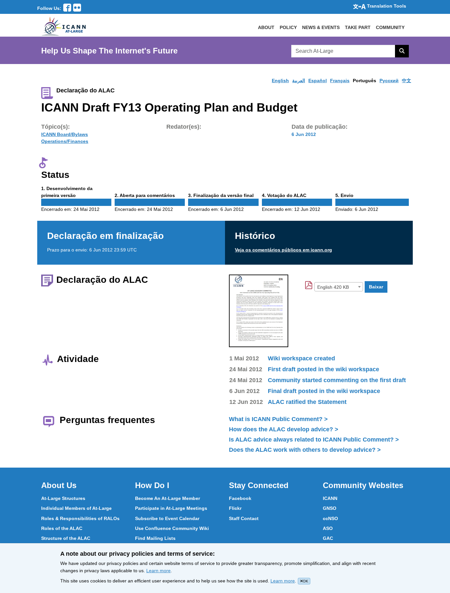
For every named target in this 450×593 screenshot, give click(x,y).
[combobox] (338, 286)
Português (364, 80)
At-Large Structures (63, 498)
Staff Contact (244, 518)
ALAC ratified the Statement (307, 402)
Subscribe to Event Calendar (167, 518)
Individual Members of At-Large (76, 508)
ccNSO (330, 518)
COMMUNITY (390, 27)
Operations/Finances (64, 141)
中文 (406, 80)
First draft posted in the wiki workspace (323, 369)
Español (317, 80)
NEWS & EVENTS (321, 27)
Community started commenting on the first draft (337, 380)
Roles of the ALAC (61, 528)
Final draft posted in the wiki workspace (324, 391)
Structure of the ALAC (65, 538)
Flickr (235, 508)
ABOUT (266, 27)
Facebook (240, 498)
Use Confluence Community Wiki (172, 528)
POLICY (288, 27)
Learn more (158, 570)
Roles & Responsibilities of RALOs (80, 518)
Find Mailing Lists (155, 538)
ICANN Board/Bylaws (64, 134)
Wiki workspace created (301, 358)
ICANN (330, 498)
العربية (298, 80)
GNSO (329, 508)
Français (340, 80)
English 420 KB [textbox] (333, 287)
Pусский (389, 80)
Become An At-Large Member (167, 498)
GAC (328, 538)
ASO (328, 528)
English (280, 80)
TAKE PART (358, 27)
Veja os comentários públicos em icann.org (283, 249)
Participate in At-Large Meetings (171, 508)
